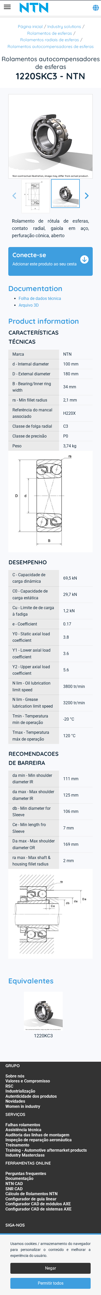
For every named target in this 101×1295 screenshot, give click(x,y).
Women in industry (22, 1106)
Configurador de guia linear (30, 1199)
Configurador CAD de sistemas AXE (38, 1209)
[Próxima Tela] (86, 196)
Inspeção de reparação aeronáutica (38, 1139)
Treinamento (17, 1145)
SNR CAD (14, 1188)
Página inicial (30, 26)
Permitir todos (50, 1283)
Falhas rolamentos (22, 1124)
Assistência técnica (23, 1129)
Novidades (15, 1101)
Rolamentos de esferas (49, 33)
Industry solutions (64, 26)
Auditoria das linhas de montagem (37, 1134)
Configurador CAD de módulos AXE (38, 1203)
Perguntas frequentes (25, 1173)
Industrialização (20, 1091)
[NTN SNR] (34, 8)
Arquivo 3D (29, 305)
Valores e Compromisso (27, 1081)
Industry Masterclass (25, 1155)
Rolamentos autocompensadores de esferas (51, 46)
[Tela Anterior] (14, 196)
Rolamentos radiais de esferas (49, 39)
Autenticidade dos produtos (31, 1096)
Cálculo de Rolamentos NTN (31, 1193)
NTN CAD (14, 1183)
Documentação (19, 1178)
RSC (9, 1086)
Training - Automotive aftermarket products (46, 1150)
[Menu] (7, 8)
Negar (50, 1268)
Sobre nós (14, 1076)
